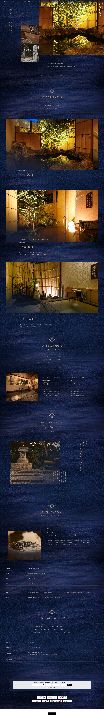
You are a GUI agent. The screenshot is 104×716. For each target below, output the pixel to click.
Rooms (63, 682)
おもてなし (12, 1)
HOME (5, 1)
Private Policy (83, 710)
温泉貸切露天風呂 (45, 76)
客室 (25, 1)
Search (69, 684)
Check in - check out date (38, 682)
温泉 (29, 1)
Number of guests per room (48, 682)
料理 (33, 1)
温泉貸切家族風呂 (58, 76)
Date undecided (53, 687)
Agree (52, 713)
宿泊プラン (19, 1)
